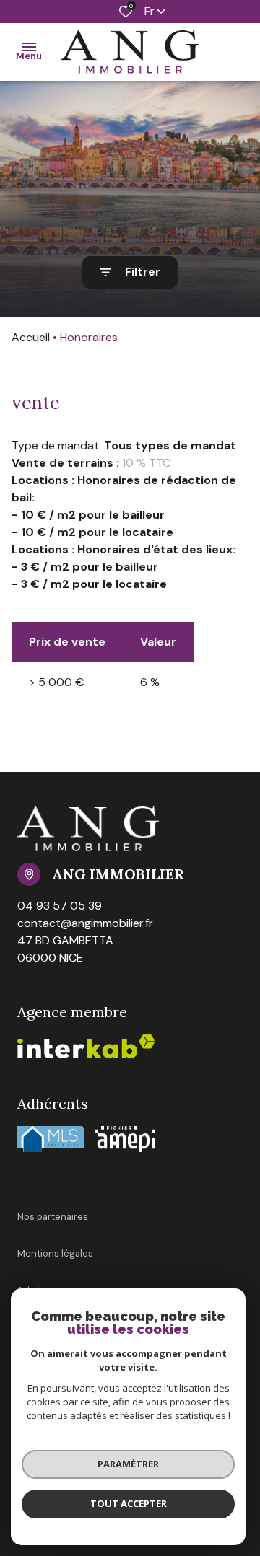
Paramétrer (128, 1463)
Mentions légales (55, 1253)
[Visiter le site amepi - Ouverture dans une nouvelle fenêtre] (125, 1139)
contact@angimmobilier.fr (85, 923)
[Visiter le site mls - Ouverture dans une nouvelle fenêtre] (50, 1139)
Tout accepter (128, 1503)
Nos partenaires (52, 1216)
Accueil (31, 337)
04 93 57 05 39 (59, 905)
